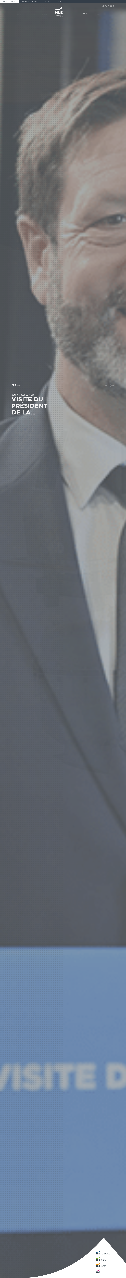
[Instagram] (108, 6)
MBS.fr (59, 1)
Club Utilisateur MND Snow (31, 1)
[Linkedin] (103, 6)
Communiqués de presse (23, 395)
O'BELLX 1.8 (30, 399)
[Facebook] (106, 6)
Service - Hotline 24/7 (10, 1)
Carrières (48, 1)
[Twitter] (111, 6)
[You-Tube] (113, 6)
